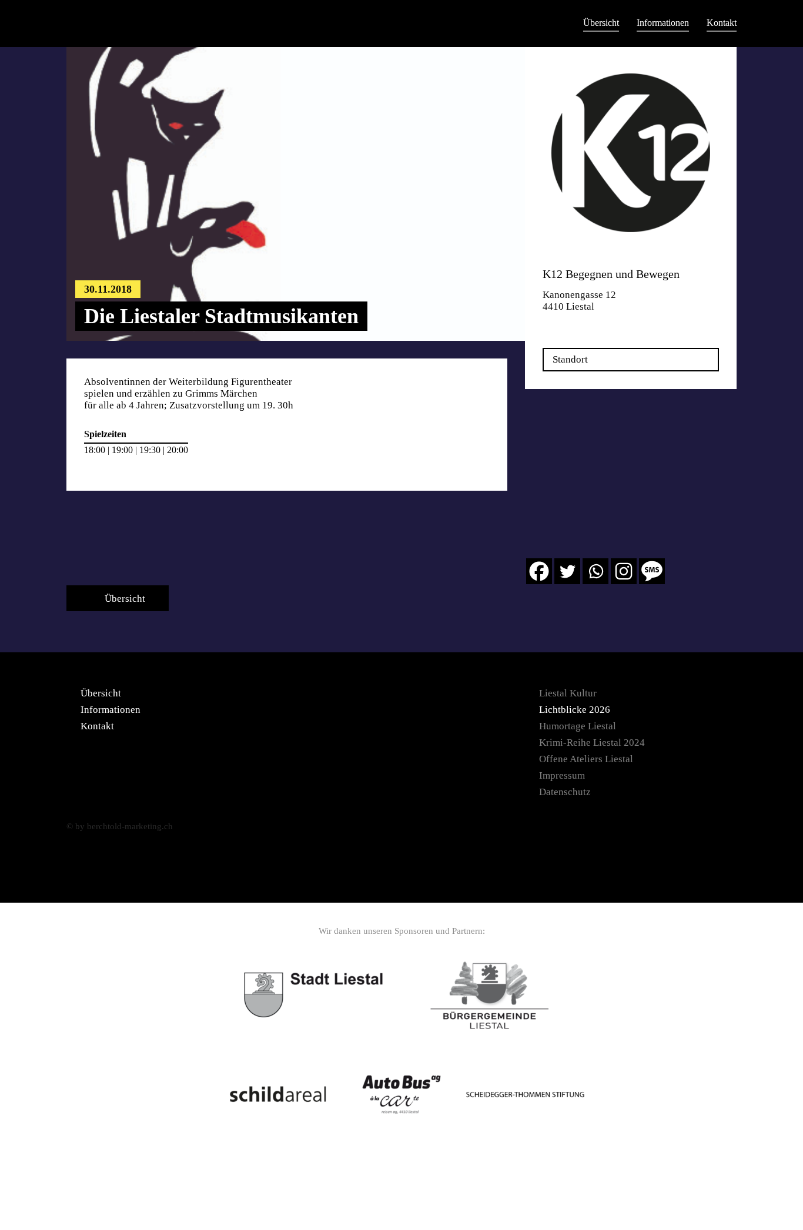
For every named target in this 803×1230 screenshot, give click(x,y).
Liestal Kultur (568, 693)
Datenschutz (565, 791)
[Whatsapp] (595, 571)
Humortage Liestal (577, 726)
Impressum (562, 775)
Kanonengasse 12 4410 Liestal (579, 300)
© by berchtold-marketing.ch (119, 826)
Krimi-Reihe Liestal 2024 (592, 742)
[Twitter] (567, 571)
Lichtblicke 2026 (574, 709)
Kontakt (722, 23)
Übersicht (601, 23)
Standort (570, 359)
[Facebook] (539, 571)
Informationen (663, 23)
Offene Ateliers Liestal (586, 759)
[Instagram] (624, 571)
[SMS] (652, 571)
